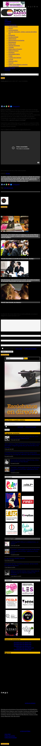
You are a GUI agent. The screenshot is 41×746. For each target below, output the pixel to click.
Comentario (4, 318)
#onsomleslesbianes (21, 709)
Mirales (8, 173)
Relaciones (8, 716)
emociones (4, 712)
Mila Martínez (25, 714)
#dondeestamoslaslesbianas (8, 709)
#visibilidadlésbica (32, 709)
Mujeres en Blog (12, 61)
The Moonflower (13, 26)
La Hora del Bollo (13, 30)
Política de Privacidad (30, 348)
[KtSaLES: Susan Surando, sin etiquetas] (14, 299)
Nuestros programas (10, 25)
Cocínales (11, 47)
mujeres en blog (33, 714)
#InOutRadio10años (14, 54)
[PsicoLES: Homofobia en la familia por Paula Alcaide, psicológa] (14, 255)
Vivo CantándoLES (13, 66)
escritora (9, 712)
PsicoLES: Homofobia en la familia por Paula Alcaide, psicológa (17, 258)
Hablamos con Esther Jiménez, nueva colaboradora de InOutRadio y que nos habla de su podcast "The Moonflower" (25, 572)
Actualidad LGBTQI (10, 68)
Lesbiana (20, 712)
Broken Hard (12, 44)
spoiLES (10, 28)
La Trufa (10, 59)
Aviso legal (7, 734)
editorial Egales (34, 711)
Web (2, 343)
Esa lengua (11, 52)
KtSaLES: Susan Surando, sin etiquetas (11, 302)
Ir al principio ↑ (5, 355)
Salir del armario (8, 188)
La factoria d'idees (25, 731)
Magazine (18, 714)
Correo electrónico (6, 339)
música (3, 716)
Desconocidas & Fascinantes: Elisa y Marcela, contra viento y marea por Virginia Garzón (24, 437)
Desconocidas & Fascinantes (16, 40)
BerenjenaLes (12, 42)
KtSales (10, 56)
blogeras (11, 711)
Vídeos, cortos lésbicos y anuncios (18, 64)
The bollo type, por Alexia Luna (22, 642)
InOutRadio (8, 21)
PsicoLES (10, 63)
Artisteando (11, 35)
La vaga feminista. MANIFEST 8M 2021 (15, 558)
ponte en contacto (30, 703)
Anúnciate (7, 69)
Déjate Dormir (12, 38)
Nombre (3, 334)
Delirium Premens (13, 51)
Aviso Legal (19, 348)
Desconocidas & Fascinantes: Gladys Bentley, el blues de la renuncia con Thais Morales (25, 460)
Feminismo (15, 712)
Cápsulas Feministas (14, 45)
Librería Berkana (27, 712)
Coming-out (26, 711)
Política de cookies (10, 736)
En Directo (7, 23)
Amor (7, 711)
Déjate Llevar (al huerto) (15, 49)
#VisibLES (3, 711)
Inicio (6, 20)
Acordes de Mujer (13, 37)
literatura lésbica (11, 714)
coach (16, 711)
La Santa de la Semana (14, 57)
